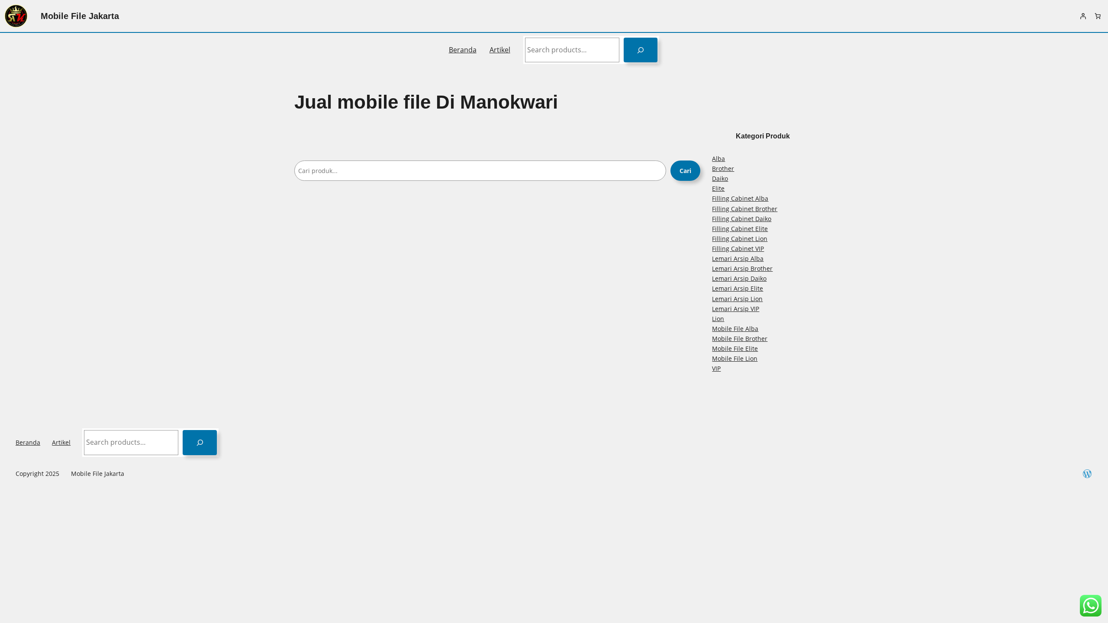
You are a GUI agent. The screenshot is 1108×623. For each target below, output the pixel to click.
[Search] (641, 50)
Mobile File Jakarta (80, 16)
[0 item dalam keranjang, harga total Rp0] (1097, 16)
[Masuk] (1083, 16)
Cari (685, 171)
